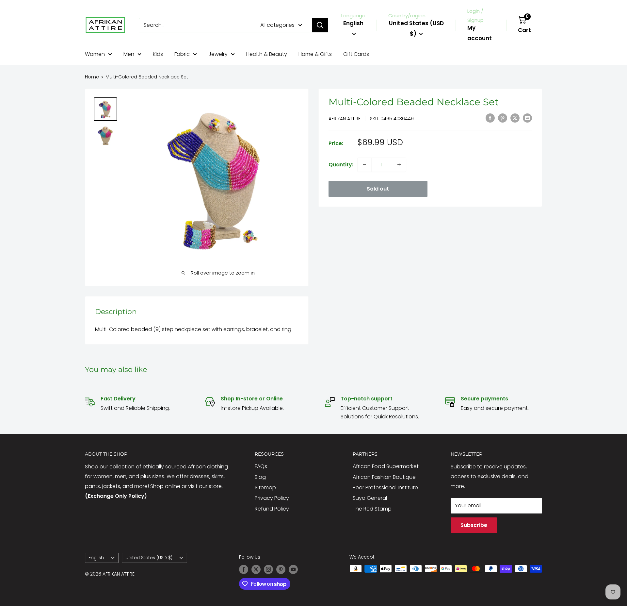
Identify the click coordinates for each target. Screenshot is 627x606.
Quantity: (341, 164)
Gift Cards (356, 54)
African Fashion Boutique (384, 477)
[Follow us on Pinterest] (280, 569)
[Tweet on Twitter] (515, 118)
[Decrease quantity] (364, 164)
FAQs (261, 466)
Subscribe (473, 525)
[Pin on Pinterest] (502, 118)
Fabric (182, 54)
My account (479, 33)
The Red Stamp (372, 509)
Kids (158, 54)
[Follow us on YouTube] (293, 569)
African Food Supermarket (386, 466)
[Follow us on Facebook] (243, 569)
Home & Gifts (315, 54)
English (96, 558)
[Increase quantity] (399, 164)
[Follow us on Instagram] (268, 569)
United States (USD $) (148, 558)
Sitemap (265, 487)
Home (92, 77)
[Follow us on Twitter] (256, 569)
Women (95, 54)
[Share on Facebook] (490, 118)
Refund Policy (272, 509)
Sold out (378, 188)
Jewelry (218, 54)
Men (128, 54)
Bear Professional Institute (385, 487)
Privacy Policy (272, 498)
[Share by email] (527, 118)
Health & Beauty (266, 54)
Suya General (370, 498)
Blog (260, 477)
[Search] (320, 25)
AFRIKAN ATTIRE (345, 118)
